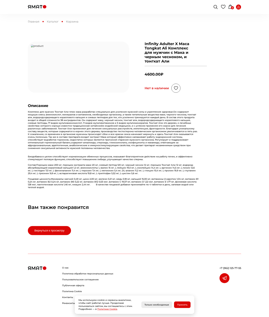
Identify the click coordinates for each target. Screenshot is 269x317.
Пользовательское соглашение (80, 279)
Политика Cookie (72, 291)
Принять (182, 304)
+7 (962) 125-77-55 (230, 268)
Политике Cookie (107, 309)
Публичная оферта (73, 285)
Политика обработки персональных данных (87, 273)
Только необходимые (156, 304)
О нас (65, 267)
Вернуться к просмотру (49, 230)
